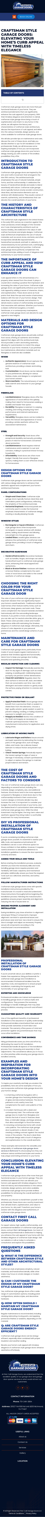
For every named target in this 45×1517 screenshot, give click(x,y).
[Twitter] (22, 1388)
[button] (14, 17)
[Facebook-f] (18, 1388)
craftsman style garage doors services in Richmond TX (19, 1149)
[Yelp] (27, 1388)
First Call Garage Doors (23, 1230)
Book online (26, 17)
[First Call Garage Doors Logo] (22, 4)
